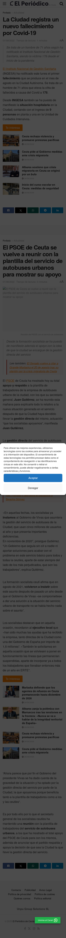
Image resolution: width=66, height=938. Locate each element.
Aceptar (33, 478)
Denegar (33, 488)
